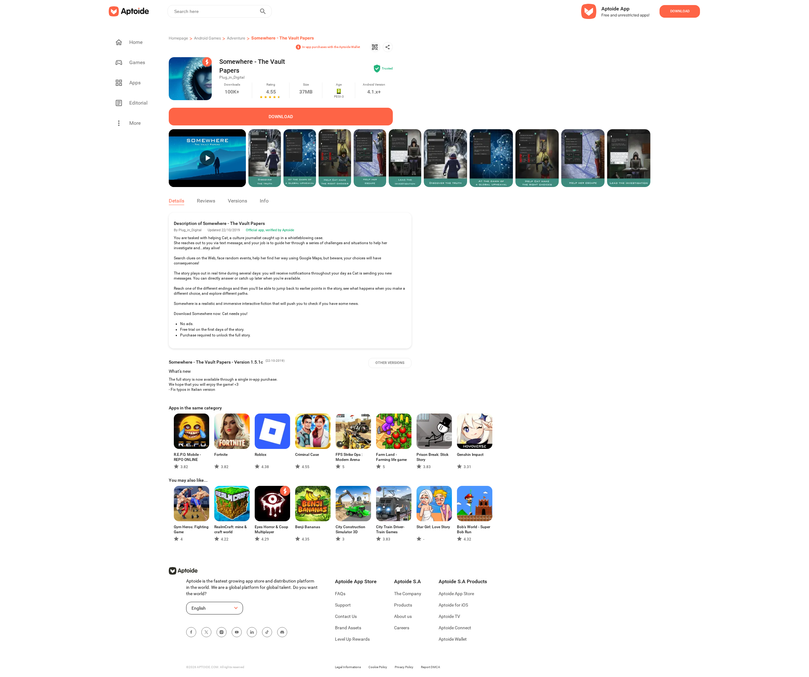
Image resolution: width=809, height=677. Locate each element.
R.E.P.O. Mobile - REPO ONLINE (187, 457)
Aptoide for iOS (453, 604)
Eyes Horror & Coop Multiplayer (271, 529)
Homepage (178, 38)
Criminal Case (307, 454)
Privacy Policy (404, 667)
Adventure (236, 38)
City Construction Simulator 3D (350, 529)
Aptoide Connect (455, 627)
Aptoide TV (449, 616)
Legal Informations (348, 667)
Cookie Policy (377, 667)
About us (403, 616)
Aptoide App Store (456, 593)
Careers (401, 627)
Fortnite (221, 454)
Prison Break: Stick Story (432, 457)
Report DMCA (430, 667)
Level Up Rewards (352, 639)
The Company (407, 593)
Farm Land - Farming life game (391, 457)
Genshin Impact (470, 454)
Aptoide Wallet (453, 639)
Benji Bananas (307, 527)
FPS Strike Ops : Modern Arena (349, 457)
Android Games (207, 38)
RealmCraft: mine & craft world (230, 529)
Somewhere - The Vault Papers (282, 37)
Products (403, 604)
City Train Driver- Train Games (390, 529)
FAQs (340, 593)
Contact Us (346, 616)
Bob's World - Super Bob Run (473, 529)
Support (343, 604)
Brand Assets (348, 627)
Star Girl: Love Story (433, 527)
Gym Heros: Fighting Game (191, 529)
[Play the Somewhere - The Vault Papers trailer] (207, 158)
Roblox (260, 454)
